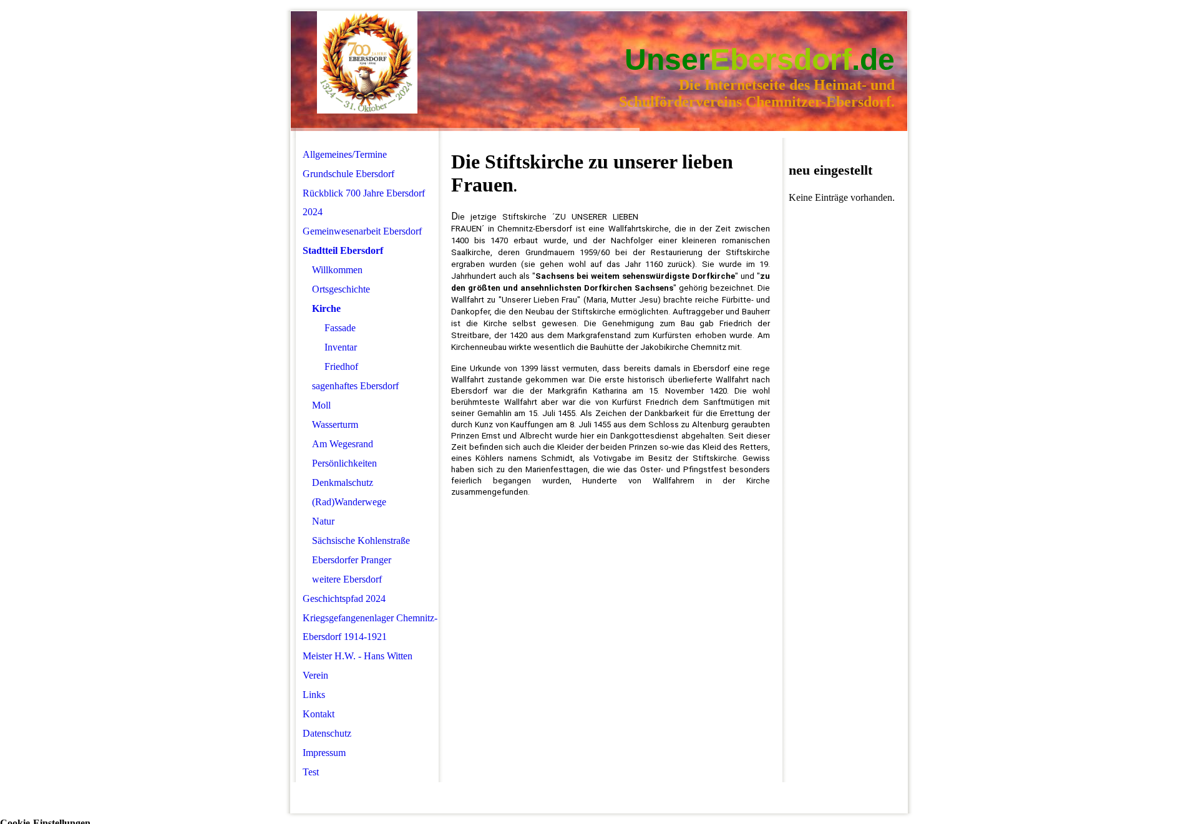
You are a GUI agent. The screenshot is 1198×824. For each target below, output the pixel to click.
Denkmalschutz (342, 482)
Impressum (324, 752)
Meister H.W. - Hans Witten (357, 656)
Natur (323, 521)
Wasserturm (335, 424)
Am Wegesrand (342, 444)
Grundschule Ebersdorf (348, 173)
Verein (315, 675)
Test (311, 772)
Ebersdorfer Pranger (351, 560)
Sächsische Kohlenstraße (361, 540)
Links (314, 694)
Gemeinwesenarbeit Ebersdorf (362, 231)
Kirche (326, 308)
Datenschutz (327, 733)
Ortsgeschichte (341, 289)
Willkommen (337, 269)
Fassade (340, 327)
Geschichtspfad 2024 (344, 598)
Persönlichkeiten (344, 463)
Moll (321, 405)
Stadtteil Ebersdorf (343, 250)
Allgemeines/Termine (345, 154)
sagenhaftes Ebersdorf (355, 385)
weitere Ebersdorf (347, 579)
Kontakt (318, 714)
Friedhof (341, 366)
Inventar (340, 347)
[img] (367, 62)
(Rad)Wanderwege (349, 502)
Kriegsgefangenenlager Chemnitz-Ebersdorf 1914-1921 (370, 627)
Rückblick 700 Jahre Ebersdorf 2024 (364, 202)
